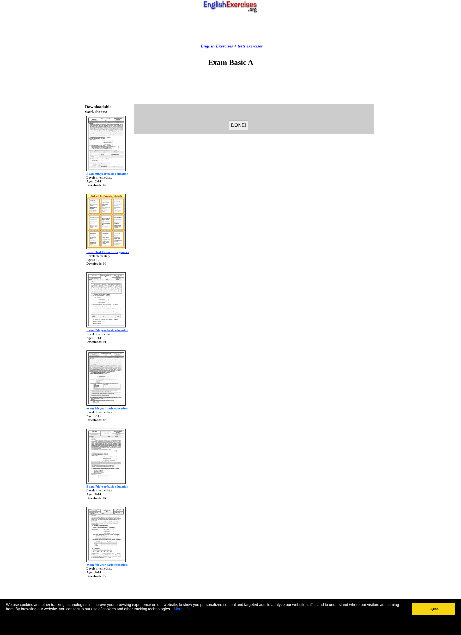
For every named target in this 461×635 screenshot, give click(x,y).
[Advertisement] (230, 28)
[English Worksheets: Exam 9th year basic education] (106, 170)
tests (241, 46)
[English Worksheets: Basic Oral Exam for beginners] (106, 248)
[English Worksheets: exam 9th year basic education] (106, 404)
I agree (433, 608)
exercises (254, 46)
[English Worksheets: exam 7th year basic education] (106, 561)
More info (182, 609)
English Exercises (217, 46)
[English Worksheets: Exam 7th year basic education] (106, 326)
